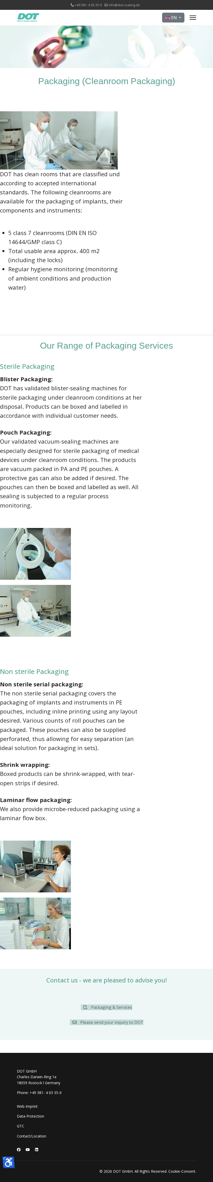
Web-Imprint (27, 1106)
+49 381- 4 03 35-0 (88, 5)
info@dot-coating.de (124, 5)
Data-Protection (30, 1116)
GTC (20, 1126)
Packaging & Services (111, 1007)
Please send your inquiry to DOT (111, 1022)
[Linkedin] (36, 1149)
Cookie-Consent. (182, 1171)
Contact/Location (31, 1136)
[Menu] (193, 17)
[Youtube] (28, 1149)
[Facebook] (19, 1149)
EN (174, 17)
